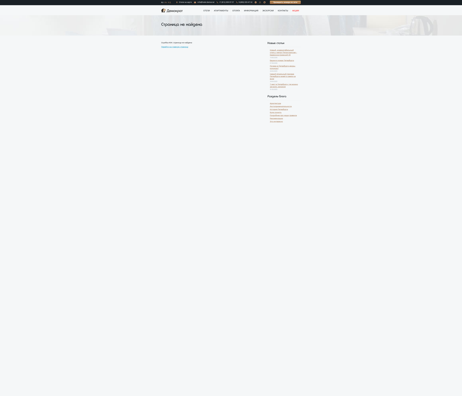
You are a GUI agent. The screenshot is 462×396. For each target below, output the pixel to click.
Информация (251, 10)
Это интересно (276, 121)
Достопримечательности (281, 106)
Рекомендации (276, 118)
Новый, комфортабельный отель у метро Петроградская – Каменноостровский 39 (283, 52)
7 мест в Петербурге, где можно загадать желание (284, 85)
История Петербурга (279, 109)
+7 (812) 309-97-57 (226, 2)
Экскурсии (268, 10)
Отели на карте (185, 2)
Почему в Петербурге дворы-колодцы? (283, 67)
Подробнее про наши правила (283, 115)
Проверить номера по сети (285, 2)
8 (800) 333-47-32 (245, 2)
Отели (206, 10)
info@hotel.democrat (205, 2)
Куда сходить (276, 112)
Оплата (236, 10)
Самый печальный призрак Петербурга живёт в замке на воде (283, 76)
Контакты (283, 10)
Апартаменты (221, 10)
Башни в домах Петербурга (282, 60)
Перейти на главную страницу (174, 47)
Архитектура (275, 103)
